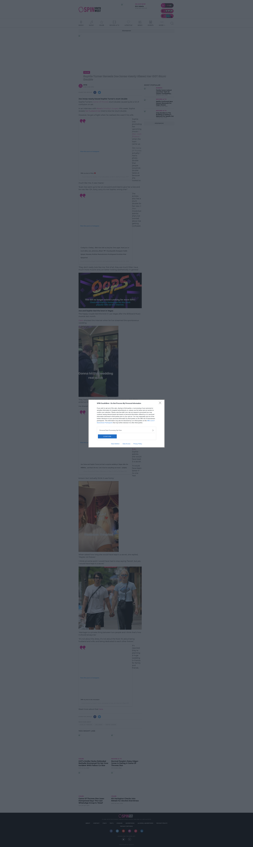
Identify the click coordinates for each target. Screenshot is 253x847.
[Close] (161, 403)
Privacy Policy (137, 444)
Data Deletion (115, 444)
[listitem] (126, 430)
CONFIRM (107, 436)
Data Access (126, 444)
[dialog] (126, 423)
